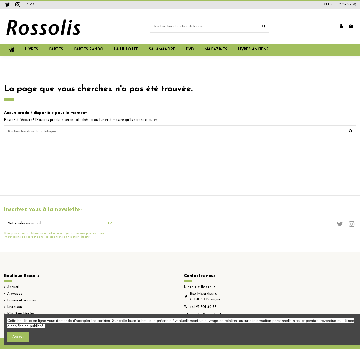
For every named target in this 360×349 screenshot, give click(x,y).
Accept (18, 337)
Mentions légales (21, 313)
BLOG (31, 4)
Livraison (14, 307)
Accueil (13, 287)
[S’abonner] (110, 223)
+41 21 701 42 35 (203, 307)
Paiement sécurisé (21, 300)
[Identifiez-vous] (341, 27)
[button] (215, 50)
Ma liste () (348, 4)
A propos (14, 294)
